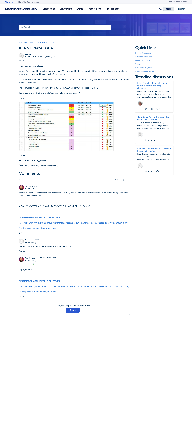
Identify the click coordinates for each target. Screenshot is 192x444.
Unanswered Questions (154, 67)
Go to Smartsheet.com (176, 1)
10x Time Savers (74, 222)
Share (22, 155)
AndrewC (29, 54)
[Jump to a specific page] (128, 180)
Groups (138, 64)
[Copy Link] (61, 57)
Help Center (24, 2)
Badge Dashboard (142, 60)
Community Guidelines (144, 71)
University (36, 2)
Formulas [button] (34, 166)
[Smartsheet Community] (21, 9)
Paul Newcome (31, 186)
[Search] (160, 9)
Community (10, 2)
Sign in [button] (73, 310)
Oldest (29, 180)
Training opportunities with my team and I (38, 228)
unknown (55, 57)
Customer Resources (143, 56)
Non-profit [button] (24, 166)
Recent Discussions (143, 53)
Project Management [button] (49, 166)
